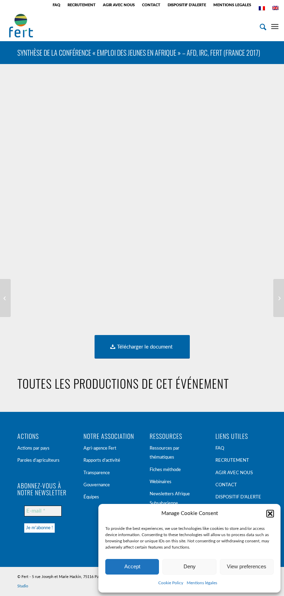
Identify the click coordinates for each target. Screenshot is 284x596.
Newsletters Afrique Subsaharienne (170, 498)
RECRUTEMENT (82, 5)
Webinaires (160, 482)
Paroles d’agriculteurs (38, 460)
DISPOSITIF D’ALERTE (187, 5)
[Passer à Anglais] (275, 7)
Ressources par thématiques (164, 453)
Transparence (96, 473)
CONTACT (151, 5)
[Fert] (21, 25)
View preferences (246, 566)
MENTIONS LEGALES (232, 5)
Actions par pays (33, 448)
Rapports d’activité (101, 460)
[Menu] (274, 25)
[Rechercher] (259, 25)
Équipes (91, 497)
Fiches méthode (165, 470)
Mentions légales (202, 583)
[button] (270, 513)
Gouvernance (96, 485)
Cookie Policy (170, 583)
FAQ (56, 5)
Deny (190, 566)
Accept (132, 566)
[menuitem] (56, 5)
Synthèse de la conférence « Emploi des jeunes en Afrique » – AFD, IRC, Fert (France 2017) (138, 52)
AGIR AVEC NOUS (119, 5)
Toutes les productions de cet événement (123, 383)
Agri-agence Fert (99, 448)
